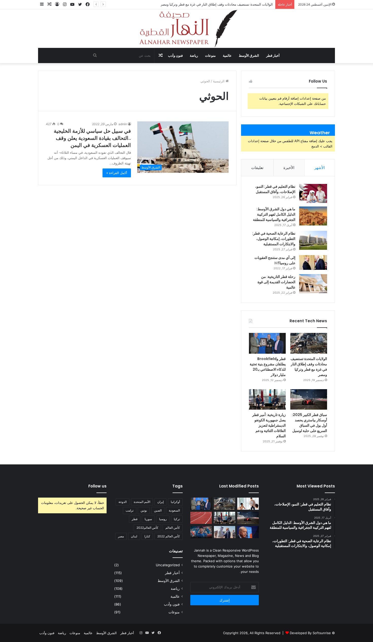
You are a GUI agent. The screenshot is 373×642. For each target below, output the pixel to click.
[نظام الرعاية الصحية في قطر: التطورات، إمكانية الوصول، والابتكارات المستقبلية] (313, 240)
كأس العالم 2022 (168, 536)
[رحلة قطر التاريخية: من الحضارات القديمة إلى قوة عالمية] (313, 283)
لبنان (134, 536)
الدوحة (122, 502)
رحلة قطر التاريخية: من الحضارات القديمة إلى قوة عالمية (276, 282)
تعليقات (257, 167)
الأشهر (319, 167)
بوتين (144, 510)
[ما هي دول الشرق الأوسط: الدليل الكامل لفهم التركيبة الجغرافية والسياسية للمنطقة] (313, 215)
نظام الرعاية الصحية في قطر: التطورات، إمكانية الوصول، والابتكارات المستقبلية (273, 239)
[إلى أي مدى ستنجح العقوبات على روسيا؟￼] (313, 262)
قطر (135, 519)
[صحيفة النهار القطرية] (186, 29)
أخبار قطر (273, 55)
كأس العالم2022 (147, 528)
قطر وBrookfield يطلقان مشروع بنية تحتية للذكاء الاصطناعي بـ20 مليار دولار (268, 366)
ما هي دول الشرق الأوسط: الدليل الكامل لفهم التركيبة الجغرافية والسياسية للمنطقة (274, 214)
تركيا (177, 519)
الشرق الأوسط (249, 55)
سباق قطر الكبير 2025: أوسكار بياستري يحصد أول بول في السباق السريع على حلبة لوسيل (309, 422)
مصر (121, 536)
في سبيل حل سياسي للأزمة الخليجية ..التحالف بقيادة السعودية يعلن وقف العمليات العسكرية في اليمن (92, 138)
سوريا (148, 519)
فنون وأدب (175, 55)
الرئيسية (219, 81)
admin (122, 124)
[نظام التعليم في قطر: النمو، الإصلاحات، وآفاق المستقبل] (313, 193)
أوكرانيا (175, 502)
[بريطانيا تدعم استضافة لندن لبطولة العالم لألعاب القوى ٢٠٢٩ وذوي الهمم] (201, 518)
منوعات (210, 55)
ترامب (129, 510)
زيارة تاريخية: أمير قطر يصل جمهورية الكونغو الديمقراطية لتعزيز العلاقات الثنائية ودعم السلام (269, 425)
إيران (160, 502)
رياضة (194, 55)
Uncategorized (168, 565)
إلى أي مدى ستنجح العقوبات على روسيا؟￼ (275, 260)
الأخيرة (288, 167)
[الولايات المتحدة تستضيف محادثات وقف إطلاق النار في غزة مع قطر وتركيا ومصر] (308, 343)
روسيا (163, 519)
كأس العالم (172, 528)
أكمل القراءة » (116, 173)
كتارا (147, 536)
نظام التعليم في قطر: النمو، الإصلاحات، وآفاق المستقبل (275, 189)
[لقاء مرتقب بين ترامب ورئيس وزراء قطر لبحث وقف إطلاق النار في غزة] (224, 532)
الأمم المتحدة (142, 502)
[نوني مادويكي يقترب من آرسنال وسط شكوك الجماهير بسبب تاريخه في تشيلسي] (201, 532)
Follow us (97, 486)
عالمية (227, 55)
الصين (158, 510)
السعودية (174, 510)
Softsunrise (322, 633)
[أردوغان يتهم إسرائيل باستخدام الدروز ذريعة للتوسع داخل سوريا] (248, 532)
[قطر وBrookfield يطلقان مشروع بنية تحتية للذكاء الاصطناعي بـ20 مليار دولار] (267, 343)
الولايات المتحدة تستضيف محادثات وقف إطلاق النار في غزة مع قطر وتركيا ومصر (217, 4)
